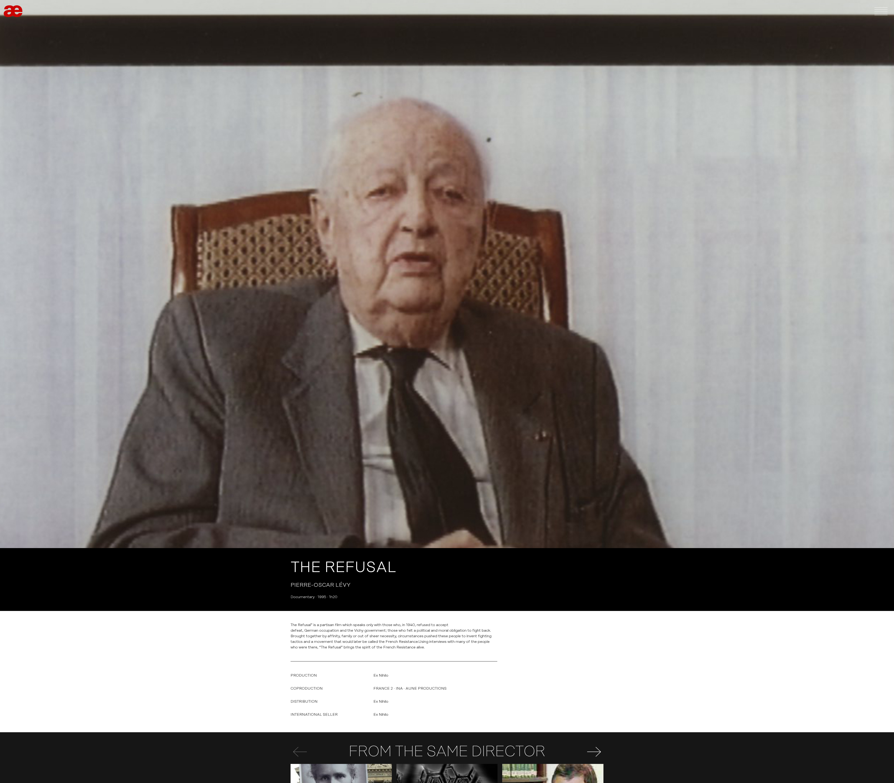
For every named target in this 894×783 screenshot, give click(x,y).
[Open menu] (881, 11)
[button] (594, 751)
